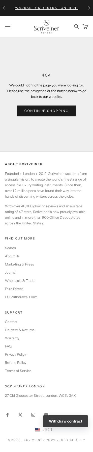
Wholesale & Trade (19, 280)
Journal (10, 272)
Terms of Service (18, 371)
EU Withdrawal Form (21, 297)
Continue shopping (46, 111)
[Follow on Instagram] (33, 414)
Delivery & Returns (19, 330)
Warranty (12, 338)
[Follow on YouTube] (46, 414)
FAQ (8, 346)
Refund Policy (15, 362)
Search (10, 248)
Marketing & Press (19, 264)
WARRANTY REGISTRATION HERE (46, 8)
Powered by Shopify (65, 440)
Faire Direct (14, 289)
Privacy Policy (15, 354)
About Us (12, 256)
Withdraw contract (65, 421)
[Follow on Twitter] (20, 414)
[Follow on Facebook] (7, 414)
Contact (11, 321)
